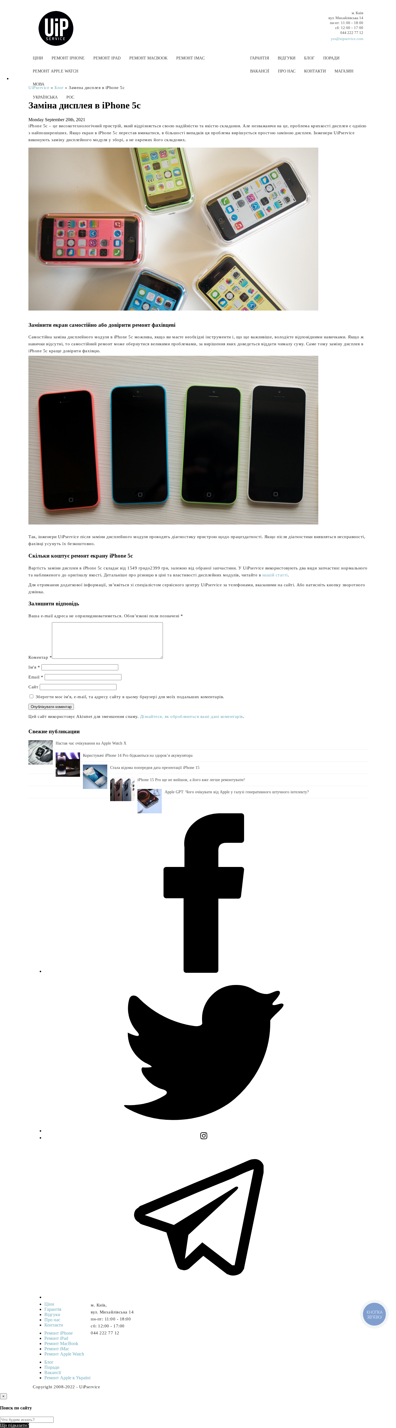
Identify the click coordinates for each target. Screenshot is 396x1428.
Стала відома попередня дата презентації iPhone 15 (154, 767)
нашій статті (275, 575)
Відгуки (286, 58)
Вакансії (259, 71)
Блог (309, 58)
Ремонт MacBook (148, 58)
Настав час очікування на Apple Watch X (91, 743)
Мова (38, 84)
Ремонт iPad (107, 58)
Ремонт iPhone (68, 58)
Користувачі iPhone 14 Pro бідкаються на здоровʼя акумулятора (137, 755)
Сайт (33, 687)
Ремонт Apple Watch (55, 71)
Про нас (286, 71)
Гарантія (259, 58)
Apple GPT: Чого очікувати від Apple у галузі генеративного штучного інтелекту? (237, 792)
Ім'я (34, 667)
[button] (198, 111)
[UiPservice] (60, 22)
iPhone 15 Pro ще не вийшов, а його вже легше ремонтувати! (191, 780)
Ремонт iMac (190, 58)
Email (35, 677)
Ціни (38, 58)
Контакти (315, 71)
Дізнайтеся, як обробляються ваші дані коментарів (191, 716)
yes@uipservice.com (347, 39)
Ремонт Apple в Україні (67, 1377)
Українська (45, 97)
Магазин (344, 71)
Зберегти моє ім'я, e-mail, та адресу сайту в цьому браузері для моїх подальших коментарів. (130, 696)
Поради (331, 58)
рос (70, 97)
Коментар (40, 657)
